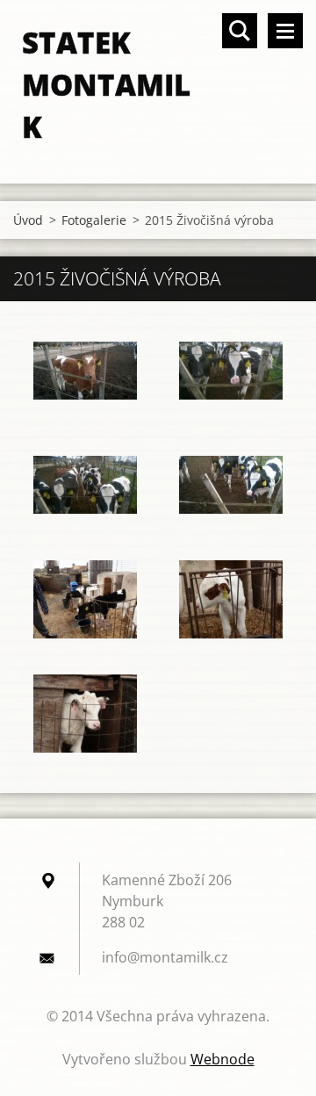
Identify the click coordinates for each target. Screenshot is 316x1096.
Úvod (28, 220)
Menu (285, 30)
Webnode (222, 1059)
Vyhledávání (239, 30)
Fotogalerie (93, 220)
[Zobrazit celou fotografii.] (85, 370)
